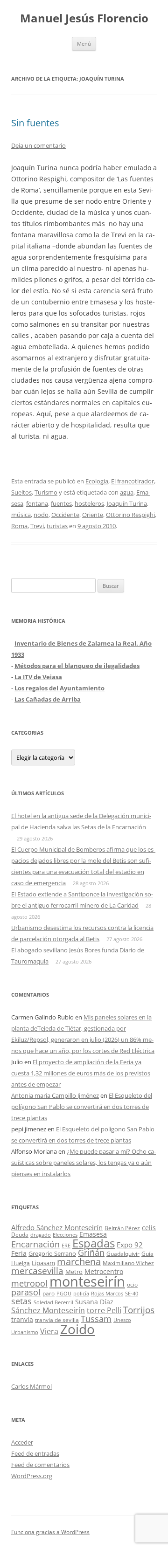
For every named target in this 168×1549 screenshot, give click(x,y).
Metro (74, 1272)
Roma (19, 526)
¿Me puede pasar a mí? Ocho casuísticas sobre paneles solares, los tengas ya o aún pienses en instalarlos (83, 1162)
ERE (66, 1245)
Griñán (91, 1252)
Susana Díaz (94, 1301)
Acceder (22, 1442)
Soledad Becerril (53, 1302)
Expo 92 (130, 1244)
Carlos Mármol (31, 1386)
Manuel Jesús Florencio (84, 18)
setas (21, 1301)
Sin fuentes (35, 123)
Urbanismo (24, 1332)
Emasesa (93, 1234)
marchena (79, 1261)
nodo (41, 514)
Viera (49, 1331)
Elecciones (65, 1234)
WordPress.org (31, 1476)
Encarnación (35, 1244)
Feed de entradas (35, 1453)
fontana (37, 503)
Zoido (77, 1329)
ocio (132, 1284)
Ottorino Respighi (130, 514)
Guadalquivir (123, 1254)
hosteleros (89, 503)
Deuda (19, 1235)
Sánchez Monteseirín (48, 1310)
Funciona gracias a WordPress (50, 1532)
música (21, 514)
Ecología (96, 481)
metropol (29, 1283)
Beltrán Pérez (122, 1228)
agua (126, 492)
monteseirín (87, 1281)
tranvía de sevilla (57, 1319)
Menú (84, 43)
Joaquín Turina (127, 503)
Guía (147, 1254)
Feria (19, 1253)
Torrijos (138, 1309)
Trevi (37, 526)
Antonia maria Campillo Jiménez (55, 1095)
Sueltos (21, 492)
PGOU (63, 1293)
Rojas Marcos (107, 1293)
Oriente (92, 514)
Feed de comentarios (40, 1464)
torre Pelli (104, 1310)
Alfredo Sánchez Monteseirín (57, 1227)
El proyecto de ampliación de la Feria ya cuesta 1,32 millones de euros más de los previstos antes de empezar (80, 1073)
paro (48, 1293)
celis (149, 1227)
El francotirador (132, 481)
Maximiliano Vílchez (128, 1263)
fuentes (61, 503)
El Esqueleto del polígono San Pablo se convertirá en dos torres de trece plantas (81, 1106)
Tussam (96, 1318)
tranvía (22, 1319)
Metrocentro (103, 1271)
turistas (57, 526)
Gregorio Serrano (52, 1253)
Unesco (122, 1319)
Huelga (20, 1263)
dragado (40, 1234)
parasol (26, 1292)
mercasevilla (37, 1270)
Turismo (46, 492)
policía (81, 1293)
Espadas (93, 1243)
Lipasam (43, 1263)
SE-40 (131, 1293)
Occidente (65, 514)
